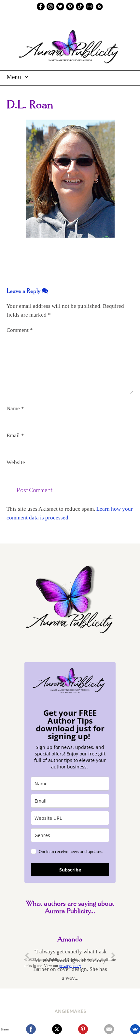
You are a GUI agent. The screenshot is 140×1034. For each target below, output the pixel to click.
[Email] (109, 1029)
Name (15, 408)
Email (15, 435)
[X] (57, 1029)
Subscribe (70, 870)
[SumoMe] (135, 1029)
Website (16, 462)
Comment (20, 330)
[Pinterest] (83, 1029)
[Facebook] (31, 1029)
